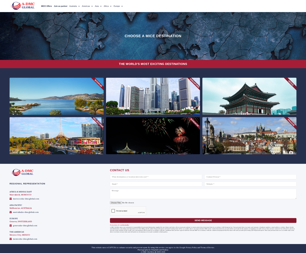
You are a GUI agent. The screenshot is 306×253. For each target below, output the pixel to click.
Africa (106, 6)
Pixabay (165, 250)
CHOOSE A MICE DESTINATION (153, 36)
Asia (97, 6)
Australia (73, 6)
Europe (117, 6)
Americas (86, 6)
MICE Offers (46, 6)
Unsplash (155, 250)
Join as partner (60, 6)
